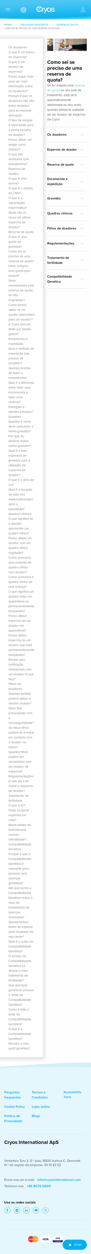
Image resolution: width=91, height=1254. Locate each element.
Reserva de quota (67, 24)
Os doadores (17, 47)
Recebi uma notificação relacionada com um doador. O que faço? (21, 669)
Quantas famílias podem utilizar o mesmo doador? (20, 698)
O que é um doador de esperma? (16, 67)
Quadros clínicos (19, 514)
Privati (8, 24)
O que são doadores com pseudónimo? (18, 159)
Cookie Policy (14, 1107)
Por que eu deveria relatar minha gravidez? (19, 441)
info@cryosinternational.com (59, 1180)
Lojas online (41, 1107)
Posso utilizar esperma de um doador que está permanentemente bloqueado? (21, 645)
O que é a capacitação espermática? (17, 203)
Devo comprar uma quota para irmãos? (19, 271)
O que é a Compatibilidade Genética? (19, 1034)
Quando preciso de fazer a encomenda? (19, 373)
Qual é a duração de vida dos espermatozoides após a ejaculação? (20, 499)
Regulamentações (21, 776)
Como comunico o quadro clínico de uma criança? (21, 582)
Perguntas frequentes (34, 24)
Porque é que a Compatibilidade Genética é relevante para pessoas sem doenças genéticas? (19, 868)
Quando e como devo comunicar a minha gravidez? (20, 426)
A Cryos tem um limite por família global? (19, 329)
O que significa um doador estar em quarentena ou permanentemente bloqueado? (21, 601)
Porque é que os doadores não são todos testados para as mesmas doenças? (21, 105)
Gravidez (14, 417)
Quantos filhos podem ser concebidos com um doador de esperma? (20, 761)
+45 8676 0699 (39, 1186)
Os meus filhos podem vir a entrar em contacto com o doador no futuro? (21, 737)
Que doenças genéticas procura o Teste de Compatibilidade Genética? (21, 995)
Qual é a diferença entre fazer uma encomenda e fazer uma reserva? (21, 392)
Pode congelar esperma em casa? (18, 815)
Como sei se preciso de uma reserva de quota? (21, 256)
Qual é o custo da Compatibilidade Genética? (20, 946)
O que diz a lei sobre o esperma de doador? (20, 786)
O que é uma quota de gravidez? (17, 241)
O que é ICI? (17, 805)
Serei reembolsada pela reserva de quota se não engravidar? (21, 290)
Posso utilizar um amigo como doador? (20, 144)
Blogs (36, 1116)
